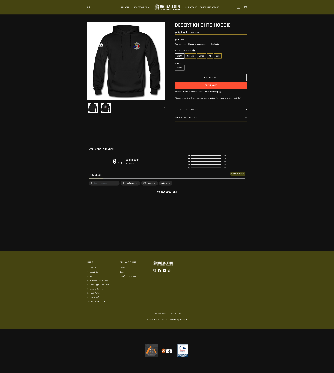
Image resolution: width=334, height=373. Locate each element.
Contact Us (92, 272)
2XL (217, 56)
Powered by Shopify (178, 319)
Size (183, 50)
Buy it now (211, 85)
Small (179, 56)
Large (201, 56)
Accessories (140, 7)
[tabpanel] (167, 200)
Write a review (237, 174)
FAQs (89, 276)
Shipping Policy (95, 289)
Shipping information (186, 118)
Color (178, 63)
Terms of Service (96, 301)
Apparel (125, 7)
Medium (190, 56)
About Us (91, 268)
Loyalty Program (128, 276)
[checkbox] (165, 183)
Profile (124, 268)
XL (210, 56)
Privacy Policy (95, 297)
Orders (123, 272)
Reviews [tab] (96, 174)
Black (179, 68)
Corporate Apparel (210, 7)
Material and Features (186, 110)
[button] (207, 155)
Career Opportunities (98, 285)
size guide (210, 98)
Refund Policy (94, 293)
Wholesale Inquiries (97, 280)
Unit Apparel (191, 7)
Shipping (192, 44)
